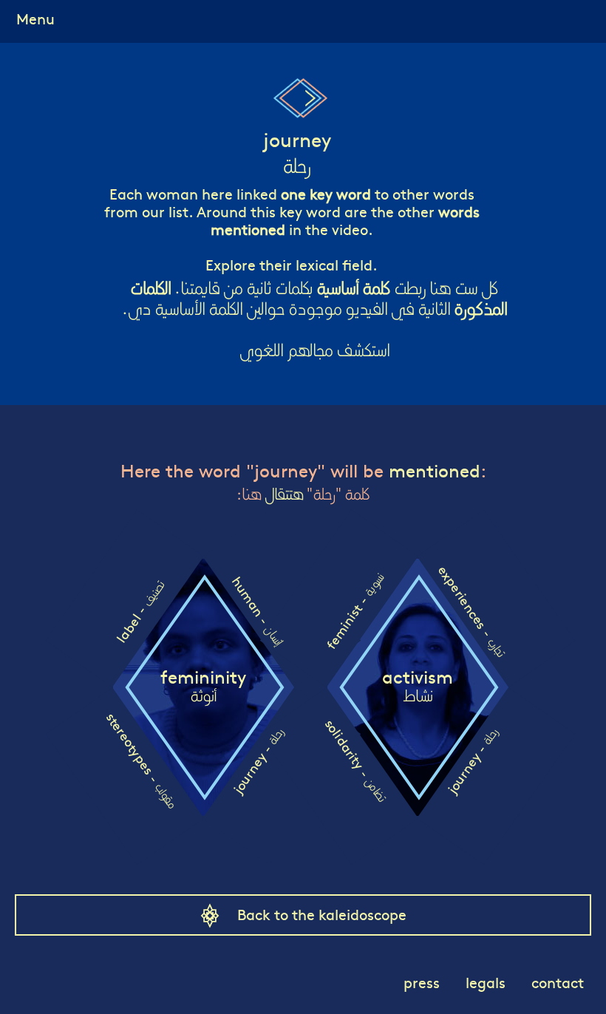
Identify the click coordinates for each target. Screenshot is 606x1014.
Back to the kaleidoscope (321, 914)
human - (257, 611)
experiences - (472, 611)
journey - (257, 761)
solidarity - (355, 760)
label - (140, 611)
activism (417, 687)
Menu (35, 18)
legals (485, 982)
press (422, 982)
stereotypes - (141, 760)
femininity (203, 687)
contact (557, 982)
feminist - (354, 612)
